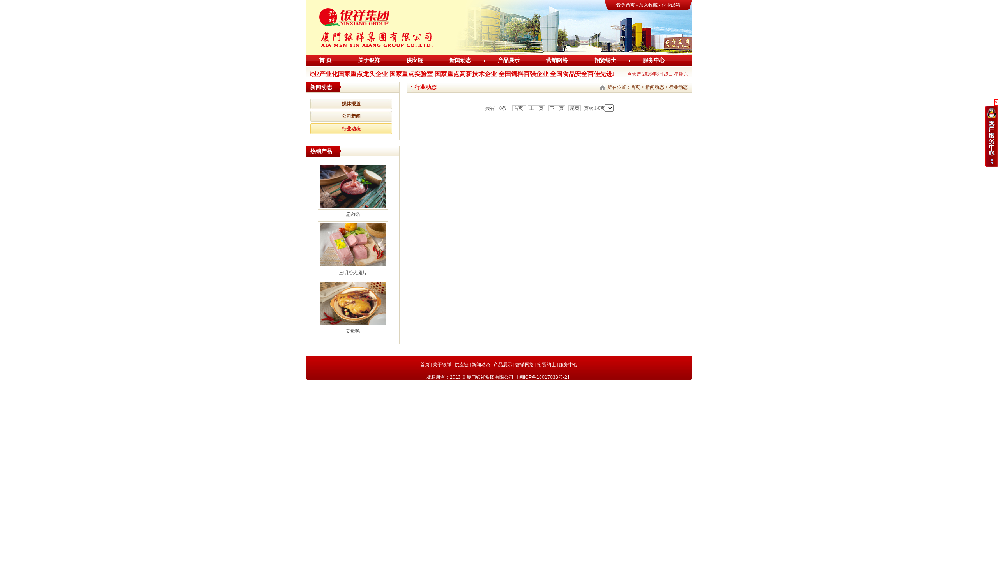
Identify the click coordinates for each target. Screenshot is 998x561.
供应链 (415, 60)
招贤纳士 (605, 60)
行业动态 (351, 128)
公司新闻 (351, 116)
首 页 (325, 60)
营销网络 (557, 60)
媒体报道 (351, 103)
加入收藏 (649, 5)
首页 (635, 87)
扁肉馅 (353, 214)
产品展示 (509, 60)
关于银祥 (369, 60)
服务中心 (654, 60)
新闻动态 (460, 60)
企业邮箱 (671, 5)
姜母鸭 (353, 331)
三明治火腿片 (353, 272)
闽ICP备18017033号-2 (543, 377)
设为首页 (625, 5)
